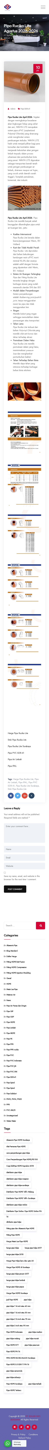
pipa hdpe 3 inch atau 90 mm (17, 1325)
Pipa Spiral (11, 1082)
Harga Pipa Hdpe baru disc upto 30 (20, 1261)
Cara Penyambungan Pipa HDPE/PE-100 (22, 1159)
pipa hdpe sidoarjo (13, 1377)
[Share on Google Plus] (25, 796)
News (9, 1000)
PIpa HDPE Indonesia (14, 1332)
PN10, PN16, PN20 (14, 1099)
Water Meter (11, 1121)
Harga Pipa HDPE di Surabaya (18, 1267)
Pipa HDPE (11, 1022)
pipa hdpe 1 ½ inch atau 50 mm (18, 1312)
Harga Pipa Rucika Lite (18, 733)
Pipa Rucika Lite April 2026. (20, 217)
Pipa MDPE (11, 1033)
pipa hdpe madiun (35, 1332)
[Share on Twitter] (18, 796)
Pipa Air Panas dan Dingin (16, 1005)
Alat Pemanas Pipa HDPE (15, 1146)
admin (12, 108)
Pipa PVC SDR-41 (16, 752)
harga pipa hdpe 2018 (14, 1254)
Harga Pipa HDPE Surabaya (17, 1293)
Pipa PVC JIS (11, 1066)
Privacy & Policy (18, 1434)
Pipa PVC (10, 1055)
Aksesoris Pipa (12, 945)
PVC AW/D (11, 1110)
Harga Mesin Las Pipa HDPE (17, 1241)
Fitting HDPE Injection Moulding (19, 973)
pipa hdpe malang (13, 1338)
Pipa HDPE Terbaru (13, 1390)
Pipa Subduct (11, 1093)
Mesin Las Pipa (12, 989)
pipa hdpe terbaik (34, 1384)
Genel (9, 978)
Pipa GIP (10, 1011)
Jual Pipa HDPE (12, 1299)
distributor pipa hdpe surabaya (17, 1185)
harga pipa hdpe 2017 (33, 1248)
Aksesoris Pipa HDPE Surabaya (18, 1140)
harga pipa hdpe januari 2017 (17, 1273)
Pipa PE (9, 1038)
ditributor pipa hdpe (13, 1222)
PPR (8, 1104)
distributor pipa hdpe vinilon (16, 1204)
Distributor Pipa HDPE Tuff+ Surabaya (20, 1198)
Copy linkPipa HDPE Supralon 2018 (20, 1166)
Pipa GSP (10, 1016)
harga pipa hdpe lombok (15, 1280)
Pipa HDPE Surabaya (14, 1384)
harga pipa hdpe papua (15, 1286)
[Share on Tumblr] (31, 796)
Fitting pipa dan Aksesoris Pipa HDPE (20, 1228)
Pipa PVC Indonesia (14, 1060)
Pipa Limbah (11, 1027)
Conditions (33, 1434)
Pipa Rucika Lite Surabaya (19, 746)
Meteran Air (11, 994)
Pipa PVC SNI (12, 1071)
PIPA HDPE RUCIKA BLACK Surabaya (20, 1358)
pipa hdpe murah (32, 1338)
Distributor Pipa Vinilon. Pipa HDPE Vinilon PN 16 (24, 1212)
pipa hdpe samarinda (14, 1371)
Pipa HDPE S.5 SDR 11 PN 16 (17, 1364)
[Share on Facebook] (11, 796)
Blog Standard (12, 951)
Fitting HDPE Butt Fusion (16, 962)
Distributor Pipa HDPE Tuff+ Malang (20, 1192)
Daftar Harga (12, 956)
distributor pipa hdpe (14, 1172)
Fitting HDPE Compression (17, 967)
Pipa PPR (10, 1044)
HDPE (9, 984)
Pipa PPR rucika (13, 1049)
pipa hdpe (27, 1299)
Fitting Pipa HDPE (13, 1235)
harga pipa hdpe (12, 1248)
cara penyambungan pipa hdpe (18, 1153)
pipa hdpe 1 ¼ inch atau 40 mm (18, 1306)
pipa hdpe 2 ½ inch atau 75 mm (18, 1319)
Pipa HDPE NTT (12, 1345)
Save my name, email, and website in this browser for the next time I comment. (22, 878)
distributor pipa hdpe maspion (17, 1179)
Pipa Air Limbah (15, 759)
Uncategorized (12, 1115)
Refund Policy (24, 1437)
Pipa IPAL (12, 765)
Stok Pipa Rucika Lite (17, 739)
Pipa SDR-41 (25, 108)
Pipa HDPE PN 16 (13, 1351)
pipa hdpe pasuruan (32, 1345)
